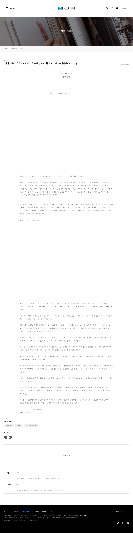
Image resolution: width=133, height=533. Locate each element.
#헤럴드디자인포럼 (31, 426)
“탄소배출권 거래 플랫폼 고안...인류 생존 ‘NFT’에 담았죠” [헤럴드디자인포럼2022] (39, 487)
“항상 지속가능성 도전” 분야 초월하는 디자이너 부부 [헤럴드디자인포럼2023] (38, 476)
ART (22, 49)
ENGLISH (124, 8)
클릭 (28, 412)
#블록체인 (9, 426)
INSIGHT (15, 49)
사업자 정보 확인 (83, 515)
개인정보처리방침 (26, 511)
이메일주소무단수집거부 (40, 511)
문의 (50, 511)
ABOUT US (7, 511)
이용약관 (16, 511)
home (6, 49)
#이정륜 (18, 426)
